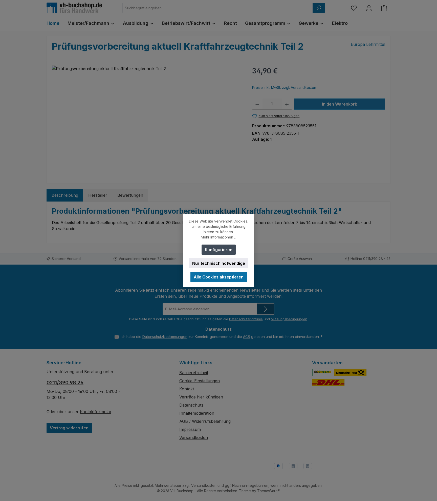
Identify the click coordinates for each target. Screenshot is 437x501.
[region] (147, 120)
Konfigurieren (218, 249)
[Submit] (265, 309)
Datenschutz (191, 405)
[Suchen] (319, 8)
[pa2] (147, 120)
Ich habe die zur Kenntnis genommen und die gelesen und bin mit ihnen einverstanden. (221, 336)
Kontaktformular (95, 411)
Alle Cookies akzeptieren (219, 276)
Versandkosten (193, 437)
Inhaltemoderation (196, 413)
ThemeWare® (268, 491)
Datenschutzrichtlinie (246, 319)
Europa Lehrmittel (368, 44)
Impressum (190, 429)
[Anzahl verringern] (257, 104)
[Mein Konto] (369, 8)
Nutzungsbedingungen (289, 319)
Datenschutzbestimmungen (164, 336)
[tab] (65, 195)
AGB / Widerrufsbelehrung (205, 421)
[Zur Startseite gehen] (74, 8)
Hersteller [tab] (97, 195)
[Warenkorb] (384, 8)
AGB (246, 336)
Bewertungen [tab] (130, 195)
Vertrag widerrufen (69, 427)
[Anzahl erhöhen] (287, 104)
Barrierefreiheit (193, 372)
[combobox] (217, 8)
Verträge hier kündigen (201, 396)
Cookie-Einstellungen (199, 380)
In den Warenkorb (339, 104)
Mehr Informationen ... (218, 237)
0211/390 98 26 (65, 382)
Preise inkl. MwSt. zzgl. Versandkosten (284, 87)
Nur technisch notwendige (218, 263)
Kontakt (186, 388)
